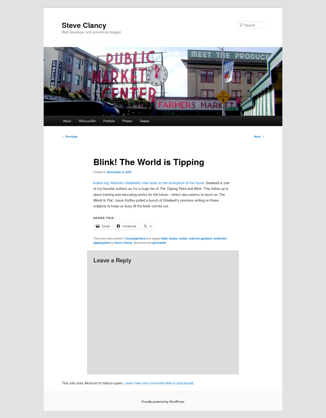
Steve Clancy (84, 25)
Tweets (144, 121)
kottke (183, 238)
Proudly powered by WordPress (163, 401)
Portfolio (109, 121)
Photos (127, 121)
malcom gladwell (200, 238)
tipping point (101, 242)
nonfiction (219, 238)
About (67, 121)
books (173, 238)
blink (164, 238)
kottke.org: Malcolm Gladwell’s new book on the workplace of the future (148, 182)
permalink (159, 242)
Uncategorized (135, 238)
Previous (70, 136)
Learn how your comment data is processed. (159, 382)
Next (259, 136)
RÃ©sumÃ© (87, 121)
